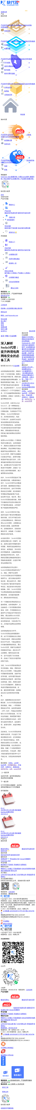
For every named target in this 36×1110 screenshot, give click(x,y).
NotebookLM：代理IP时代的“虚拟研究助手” (28, 345)
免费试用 (4, 859)
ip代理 (16, 763)
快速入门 (12, 242)
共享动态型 (8, 87)
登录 (2, 325)
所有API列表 (9, 271)
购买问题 (8, 228)
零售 (5, 169)
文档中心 (8, 767)
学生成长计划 (14, 859)
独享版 (6, 91)
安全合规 (10, 874)
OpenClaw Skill (6, 861)
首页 (2, 336)
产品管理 (4, 25)
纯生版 (22, 114)
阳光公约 (14, 870)
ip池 (11, 769)
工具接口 (27, 273)
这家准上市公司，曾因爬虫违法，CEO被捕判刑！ (28, 369)
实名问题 (21, 228)
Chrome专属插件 (25, 859)
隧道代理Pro (5, 849)
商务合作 (23, 874)
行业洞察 (13, 336)
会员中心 (4, 331)
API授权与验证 (14, 277)
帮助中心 (12, 205)
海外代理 (27, 213)
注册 (5, 329)
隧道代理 (8, 213)
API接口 (10, 868)
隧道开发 (8, 250)
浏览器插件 (11, 220)
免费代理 (30, 1008)
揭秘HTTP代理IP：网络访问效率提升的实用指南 (28, 339)
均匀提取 (7, 62)
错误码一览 (13, 263)
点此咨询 (11, 892)
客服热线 (10, 1108)
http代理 (3, 765)
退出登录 (32, 331)
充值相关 (17, 864)
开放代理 (29, 395)
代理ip (10, 763)
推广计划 (17, 874)
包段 (5, 166)
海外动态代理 (5, 855)
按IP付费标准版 (9, 66)
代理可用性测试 (14, 259)
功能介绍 (12, 217)
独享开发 (21, 250)
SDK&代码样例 (14, 282)
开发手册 (8, 248)
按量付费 (7, 48)
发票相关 (23, 864)
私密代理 (14, 213)
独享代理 (21, 213)
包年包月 (7, 31)
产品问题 (14, 228)
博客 (7, 336)
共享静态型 (8, 95)
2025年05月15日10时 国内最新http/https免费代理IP (28, 385)
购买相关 (4, 864)
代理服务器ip (12, 765)
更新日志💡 (13, 232)
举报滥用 (30, 874)
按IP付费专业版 (9, 73)
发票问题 (27, 228)
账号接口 (8, 273)
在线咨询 (4, 1108)
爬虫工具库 (14, 288)
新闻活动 (16, 767)
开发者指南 (17, 868)
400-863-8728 (5, 295)
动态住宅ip (4, 769)
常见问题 (8, 226)
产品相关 (10, 864)
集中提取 (7, 70)
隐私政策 (7, 870)
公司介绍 (4, 874)
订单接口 (14, 273)
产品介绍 (8, 211)
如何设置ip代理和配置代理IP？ (28, 361)
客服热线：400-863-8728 (9, 1028)
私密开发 (14, 250)
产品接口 (21, 273)
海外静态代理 (15, 855)
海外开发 (27, 250)
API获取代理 (13, 254)
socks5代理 (17, 769)
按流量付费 (8, 140)
